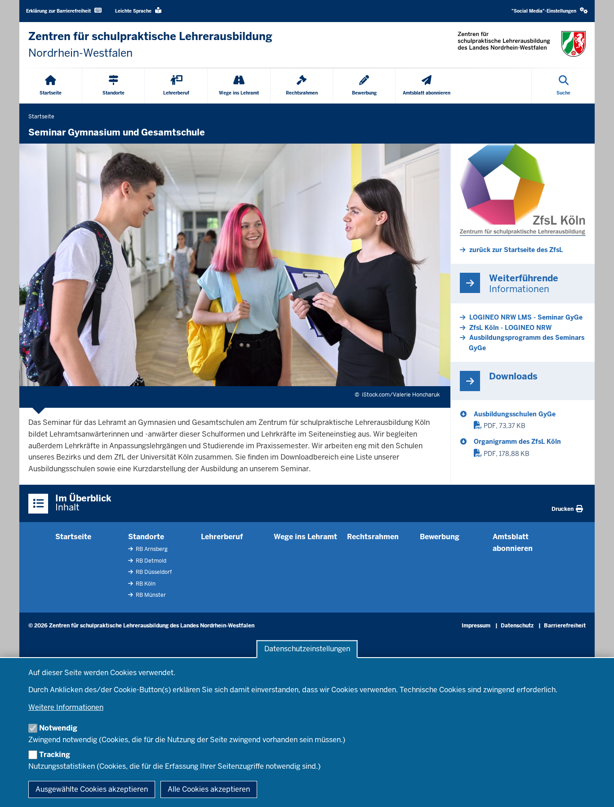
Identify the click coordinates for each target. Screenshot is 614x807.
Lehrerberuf (222, 536)
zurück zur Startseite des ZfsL (516, 250)
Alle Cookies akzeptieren (209, 789)
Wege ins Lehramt (305, 536)
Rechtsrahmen (373, 536)
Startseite (73, 536)
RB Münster (150, 595)
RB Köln (145, 583)
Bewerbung (439, 536)
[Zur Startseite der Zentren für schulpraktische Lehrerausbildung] (522, 44)
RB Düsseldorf (153, 572)
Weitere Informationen (65, 707)
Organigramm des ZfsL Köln (517, 441)
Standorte (146, 536)
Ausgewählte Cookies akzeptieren (92, 789)
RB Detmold (150, 560)
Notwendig (58, 728)
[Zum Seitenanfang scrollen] (596, 790)
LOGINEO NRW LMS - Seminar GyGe (526, 317)
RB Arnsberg (151, 549)
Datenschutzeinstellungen (307, 649)
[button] (550, 11)
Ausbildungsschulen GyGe (515, 414)
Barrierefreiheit (565, 625)
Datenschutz (517, 625)
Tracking (54, 754)
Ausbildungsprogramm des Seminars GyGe (526, 343)
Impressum (476, 625)
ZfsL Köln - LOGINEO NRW (510, 328)
